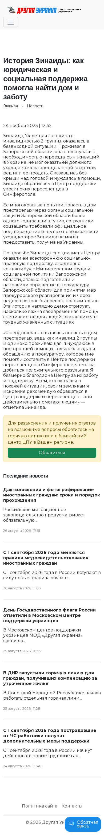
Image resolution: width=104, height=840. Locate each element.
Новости (35, 106)
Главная (10, 106)
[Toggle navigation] (10, 22)
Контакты (72, 806)
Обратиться (52, 452)
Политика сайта (39, 806)
